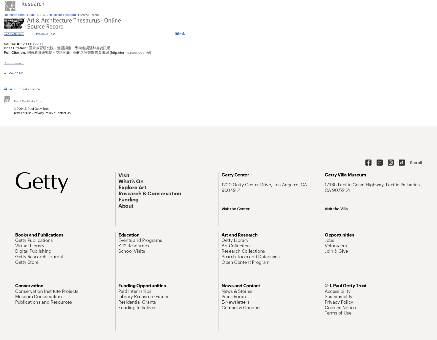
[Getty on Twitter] (380, 163)
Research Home (15, 15)
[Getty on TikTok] (402, 163)
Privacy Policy (43, 113)
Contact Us (63, 113)
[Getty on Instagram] (391, 163)
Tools (32, 15)
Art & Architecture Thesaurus (58, 15)
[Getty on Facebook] (368, 163)
